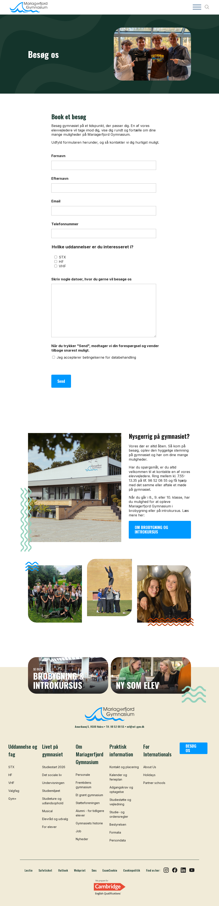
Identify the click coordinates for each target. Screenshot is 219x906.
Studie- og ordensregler (119, 814)
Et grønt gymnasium (89, 795)
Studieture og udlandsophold (52, 801)
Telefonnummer (64, 224)
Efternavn (59, 178)
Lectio (29, 870)
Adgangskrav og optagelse (121, 789)
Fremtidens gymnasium (83, 785)
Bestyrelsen (118, 824)
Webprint (80, 870)
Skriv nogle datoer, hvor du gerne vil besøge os (91, 279)
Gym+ (12, 798)
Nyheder (82, 839)
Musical (47, 811)
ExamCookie (109, 870)
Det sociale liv (52, 775)
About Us (149, 767)
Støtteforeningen (88, 803)
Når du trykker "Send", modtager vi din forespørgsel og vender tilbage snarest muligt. (105, 348)
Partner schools (154, 783)
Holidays (149, 775)
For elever (49, 827)
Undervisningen (53, 783)
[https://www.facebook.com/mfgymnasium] (174, 870)
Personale (83, 774)
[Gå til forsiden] (36, 7)
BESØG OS (191, 748)
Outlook (63, 870)
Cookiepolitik (131, 870)
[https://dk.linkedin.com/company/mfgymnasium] (183, 870)
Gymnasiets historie (89, 823)
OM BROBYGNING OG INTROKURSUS (151, 529)
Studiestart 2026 (53, 767)
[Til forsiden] (109, 714)
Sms (94, 870)
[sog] (206, 7)
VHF (62, 266)
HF (61, 261)
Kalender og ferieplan (118, 777)
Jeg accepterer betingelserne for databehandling (96, 357)
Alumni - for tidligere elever (90, 813)
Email (55, 201)
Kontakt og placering (124, 767)
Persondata (118, 840)
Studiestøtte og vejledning (120, 802)
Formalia (115, 832)
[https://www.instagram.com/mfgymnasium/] (166, 870)
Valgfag (13, 791)
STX (62, 257)
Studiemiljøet (51, 791)
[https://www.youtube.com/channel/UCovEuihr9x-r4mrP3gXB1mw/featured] (191, 870)
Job (78, 831)
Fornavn (58, 156)
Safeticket (45, 870)
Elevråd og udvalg (55, 819)
